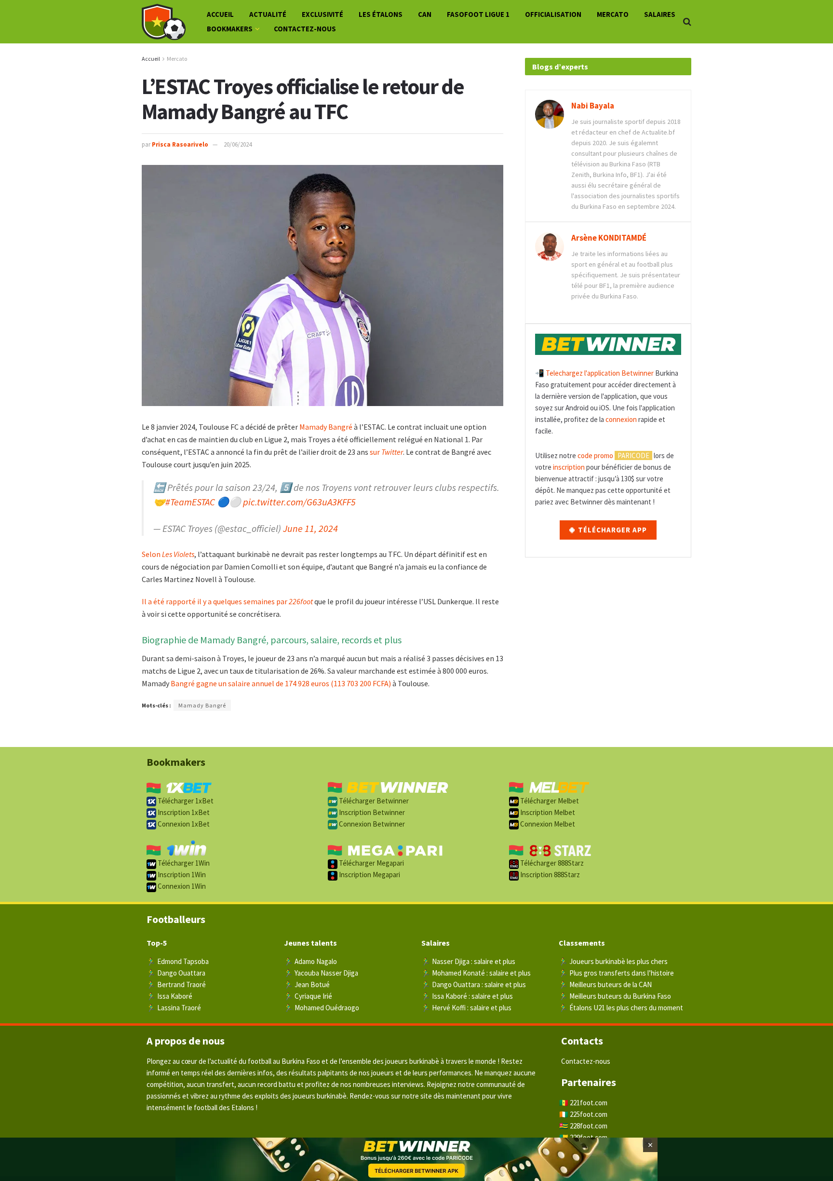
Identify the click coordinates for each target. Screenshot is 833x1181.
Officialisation (553, 14)
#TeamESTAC (190, 502)
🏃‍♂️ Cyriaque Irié (308, 996)
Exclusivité (322, 14)
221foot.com (588, 1102)
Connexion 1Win (181, 886)
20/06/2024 (238, 144)
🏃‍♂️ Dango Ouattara (176, 972)
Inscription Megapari (368, 874)
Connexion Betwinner (371, 823)
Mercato (613, 14)
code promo (595, 455)
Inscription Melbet (547, 812)
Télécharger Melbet (549, 800)
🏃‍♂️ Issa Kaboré (169, 996)
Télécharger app (611, 529)
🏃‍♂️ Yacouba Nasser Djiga (321, 972)
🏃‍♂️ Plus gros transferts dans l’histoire (616, 972)
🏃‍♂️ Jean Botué (307, 984)
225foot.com (588, 1114)
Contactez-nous (305, 28)
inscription (569, 467)
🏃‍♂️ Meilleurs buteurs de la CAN (605, 984)
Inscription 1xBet (183, 812)
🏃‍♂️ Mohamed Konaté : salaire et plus (476, 972)
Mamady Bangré (325, 427)
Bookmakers (230, 28)
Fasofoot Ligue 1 (478, 14)
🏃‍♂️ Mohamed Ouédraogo (321, 1007)
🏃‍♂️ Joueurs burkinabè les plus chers (613, 961)
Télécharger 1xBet (185, 800)
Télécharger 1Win (183, 863)
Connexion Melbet (547, 823)
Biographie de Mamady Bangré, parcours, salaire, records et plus (272, 640)
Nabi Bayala (592, 105)
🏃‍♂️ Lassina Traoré (174, 1007)
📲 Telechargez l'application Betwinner (594, 373)
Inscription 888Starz (549, 874)
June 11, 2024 (310, 528)
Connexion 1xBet (183, 823)
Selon (168, 554)
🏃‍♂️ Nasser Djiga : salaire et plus (468, 961)
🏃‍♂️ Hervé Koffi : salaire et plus (466, 1007)
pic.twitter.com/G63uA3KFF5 (299, 502)
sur (386, 452)
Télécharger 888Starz (551, 863)
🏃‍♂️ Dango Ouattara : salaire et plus (473, 984)
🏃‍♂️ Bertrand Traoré (176, 984)
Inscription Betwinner (371, 812)
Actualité (267, 14)
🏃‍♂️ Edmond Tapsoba (178, 961)
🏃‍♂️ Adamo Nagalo (310, 961)
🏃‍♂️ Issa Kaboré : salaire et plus (467, 996)
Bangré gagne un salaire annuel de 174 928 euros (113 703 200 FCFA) (281, 683)
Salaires (659, 14)
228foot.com (588, 1125)
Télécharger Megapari (370, 863)
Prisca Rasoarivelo (180, 144)
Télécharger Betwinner (373, 800)
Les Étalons (381, 14)
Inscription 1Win (181, 874)
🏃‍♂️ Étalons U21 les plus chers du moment (621, 1007)
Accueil (220, 14)
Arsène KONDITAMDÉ (608, 237)
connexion (621, 419)
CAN (424, 14)
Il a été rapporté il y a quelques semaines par (227, 601)
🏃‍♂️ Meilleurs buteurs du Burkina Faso (615, 996)
